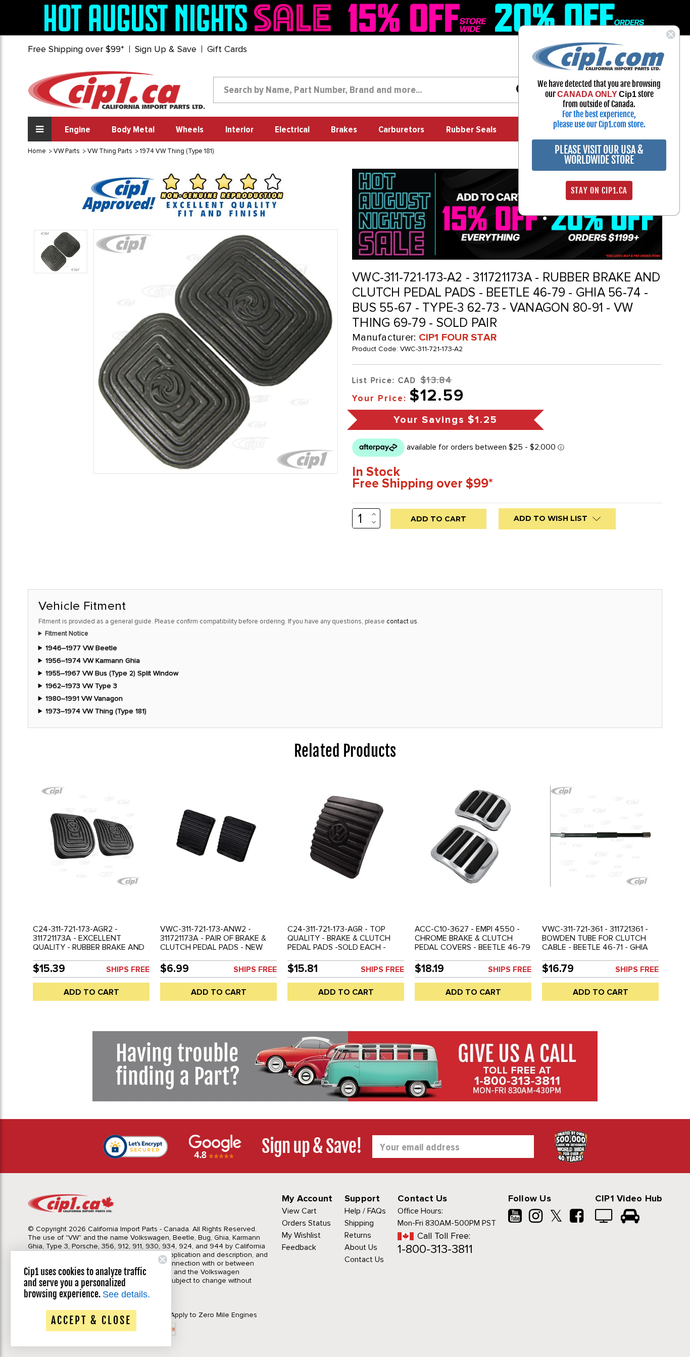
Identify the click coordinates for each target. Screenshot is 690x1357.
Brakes (344, 129)
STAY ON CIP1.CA (599, 190)
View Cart (299, 1211)
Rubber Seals (471, 129)
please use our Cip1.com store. (599, 124)
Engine (77, 129)
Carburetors (401, 129)
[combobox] (374, 90)
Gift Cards (227, 49)
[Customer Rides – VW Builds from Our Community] (630, 1217)
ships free (128, 969)
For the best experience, (599, 114)
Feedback (299, 1247)
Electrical (292, 129)
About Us (360, 1247)
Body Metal (133, 129)
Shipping (359, 1223)
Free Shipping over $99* (76, 49)
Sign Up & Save (165, 49)
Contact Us (364, 1259)
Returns (357, 1235)
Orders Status (306, 1223)
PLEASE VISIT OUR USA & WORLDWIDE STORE (599, 154)
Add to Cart (91, 992)
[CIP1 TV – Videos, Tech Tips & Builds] (604, 1217)
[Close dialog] (671, 34)
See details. (126, 1294)
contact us (401, 621)
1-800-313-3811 (435, 1249)
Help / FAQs (365, 1211)
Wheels (190, 129)
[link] (190, 17)
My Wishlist (301, 1235)
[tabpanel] (91, 893)
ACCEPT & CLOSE (91, 1320)
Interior (239, 129)
